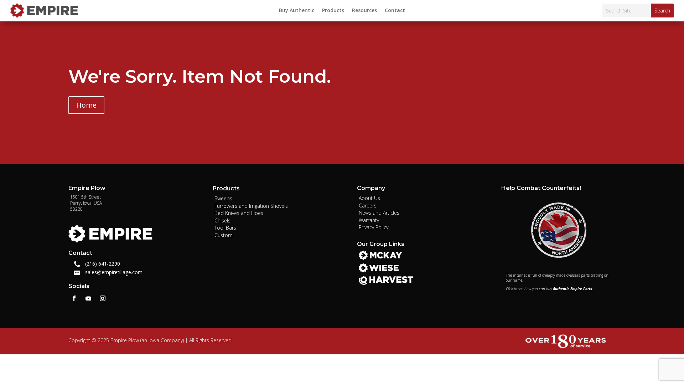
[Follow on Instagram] (102, 298)
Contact (395, 11)
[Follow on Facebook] (74, 298)
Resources (364, 11)
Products (333, 11)
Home (86, 105)
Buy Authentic (296, 11)
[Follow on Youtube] (88, 298)
